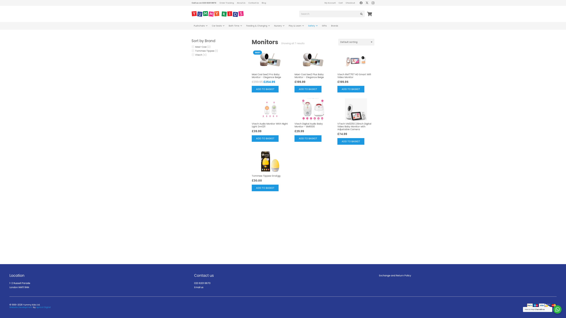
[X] (367, 3)
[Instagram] (373, 3)
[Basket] (369, 14)
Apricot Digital (43, 307)
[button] (206, 26)
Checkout (350, 2)
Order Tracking (226, 2)
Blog (264, 2)
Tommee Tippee (204, 51)
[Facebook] (361, 3)
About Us (241, 2)
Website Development (21, 307)
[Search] (361, 14)
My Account (330, 2)
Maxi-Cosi (201, 47)
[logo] (218, 14)
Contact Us (253, 2)
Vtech (198, 55)
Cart (341, 2)
